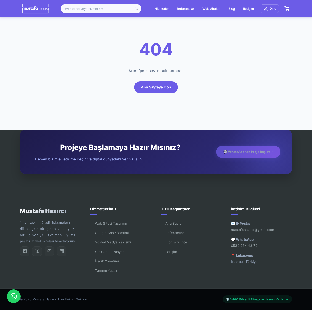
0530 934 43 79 (244, 245)
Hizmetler (162, 9)
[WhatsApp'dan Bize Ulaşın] (14, 296)
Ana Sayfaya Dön (156, 87)
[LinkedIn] (61, 251)
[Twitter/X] (37, 251)
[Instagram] (49, 251)
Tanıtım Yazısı (106, 270)
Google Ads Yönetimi (112, 233)
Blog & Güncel (176, 242)
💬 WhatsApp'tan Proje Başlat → (248, 152)
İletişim (248, 9)
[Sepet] (287, 8)
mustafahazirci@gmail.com (252, 229)
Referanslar (185, 9)
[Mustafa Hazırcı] (35, 8)
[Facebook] (24, 251)
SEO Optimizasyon (110, 252)
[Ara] (136, 8)
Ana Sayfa (173, 223)
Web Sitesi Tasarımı (111, 223)
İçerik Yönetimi (107, 261)
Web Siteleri (211, 9)
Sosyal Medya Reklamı (113, 242)
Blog (231, 9)
